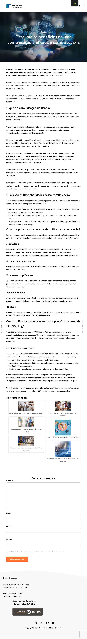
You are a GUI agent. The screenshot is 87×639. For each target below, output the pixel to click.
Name (8, 513)
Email (8, 526)
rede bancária (33, 213)
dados (20, 216)
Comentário (10, 480)
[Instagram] (41, 622)
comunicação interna (40, 369)
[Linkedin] (36, 622)
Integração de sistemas (17, 360)
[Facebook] (47, 622)
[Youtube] (53, 622)
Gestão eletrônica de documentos (21, 366)
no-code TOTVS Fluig (33, 332)
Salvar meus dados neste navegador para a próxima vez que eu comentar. (36, 552)
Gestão (43, 32)
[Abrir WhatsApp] (5, 633)
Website (9, 539)
